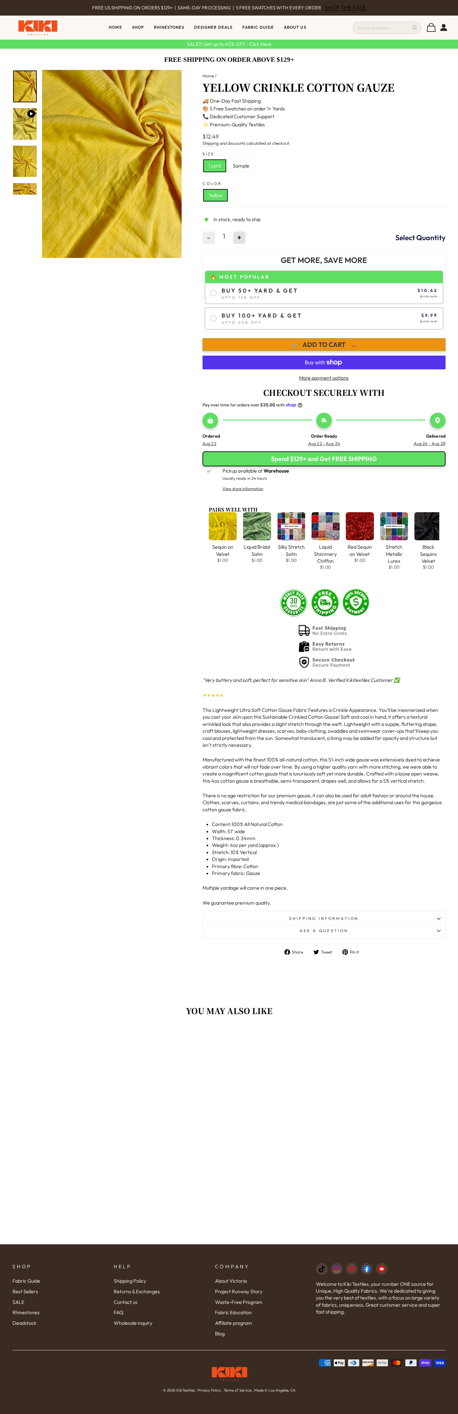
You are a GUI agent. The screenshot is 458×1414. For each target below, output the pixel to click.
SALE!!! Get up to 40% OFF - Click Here (229, 44)
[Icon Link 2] (337, 1269)
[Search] (415, 28)
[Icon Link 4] (367, 1269)
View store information (242, 488)
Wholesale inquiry (133, 1323)
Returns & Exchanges (137, 1291)
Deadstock (24, 1323)
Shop (138, 27)
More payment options (324, 378)
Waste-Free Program (238, 1302)
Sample (241, 166)
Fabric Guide (258, 27)
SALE (18, 1302)
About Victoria (231, 1281)
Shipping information (324, 918)
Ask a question (324, 930)
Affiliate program (233, 1323)
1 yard (214, 166)
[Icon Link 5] (382, 1269)
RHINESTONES (169, 27)
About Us (295, 27)
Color (212, 183)
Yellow (215, 195)
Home (115, 27)
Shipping (211, 143)
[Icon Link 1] (322, 1269)
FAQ (118, 1312)
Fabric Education (233, 1312)
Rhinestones (26, 1312)
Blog (220, 1333)
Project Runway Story (238, 1291)
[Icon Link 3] (352, 1269)
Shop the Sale (334, 8)
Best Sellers (25, 1291)
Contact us (125, 1302)
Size (209, 153)
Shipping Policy (130, 1281)
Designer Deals (213, 27)
